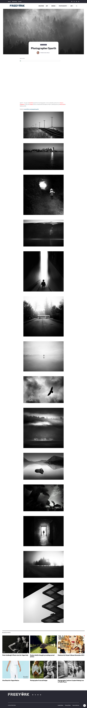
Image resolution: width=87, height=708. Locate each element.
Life (71, 6)
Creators (41, 6)
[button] (76, 6)
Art (47, 6)
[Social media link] (71, 1)
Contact (19, 1)
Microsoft (62, 104)
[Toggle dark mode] (84, 705)
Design (53, 6)
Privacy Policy (68, 705)
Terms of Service (75, 705)
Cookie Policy (60, 705)
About (9, 1)
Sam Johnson (47, 52)
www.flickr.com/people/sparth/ (31, 109)
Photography (63, 6)
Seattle (31, 102)
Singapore (22, 104)
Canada (31, 104)
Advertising (14, 1)
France (61, 102)
